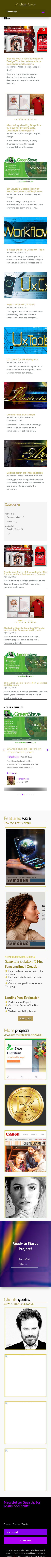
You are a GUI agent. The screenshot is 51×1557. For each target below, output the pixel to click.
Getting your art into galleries (25, 472)
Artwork (29, 417)
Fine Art (38, 475)
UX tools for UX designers (22, 359)
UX (26, 252)
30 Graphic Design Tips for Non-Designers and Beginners (24, 190)
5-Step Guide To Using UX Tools (25, 249)
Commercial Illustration (21, 414)
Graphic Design (14, 529)
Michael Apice (16, 67)
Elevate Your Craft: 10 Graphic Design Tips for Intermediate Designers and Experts (25, 61)
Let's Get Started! (24, 1261)
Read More (11, 773)
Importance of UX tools (21, 304)
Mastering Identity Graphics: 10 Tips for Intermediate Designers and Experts (24, 128)
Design (28, 67)
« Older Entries (13, 707)
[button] (47, 749)
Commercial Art (14, 420)
